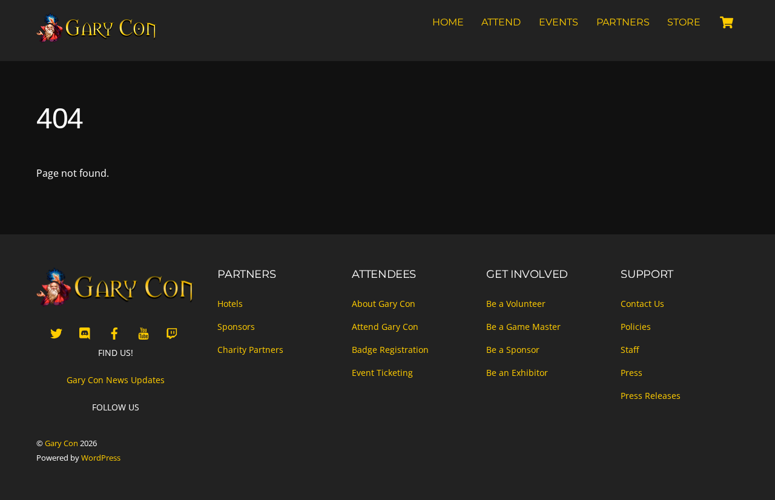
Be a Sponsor (512, 349)
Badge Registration (390, 349)
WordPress (100, 457)
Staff (630, 349)
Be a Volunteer (516, 303)
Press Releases (651, 395)
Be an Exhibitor (517, 372)
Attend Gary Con (385, 326)
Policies (636, 326)
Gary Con (61, 443)
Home (448, 22)
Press (631, 372)
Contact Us (642, 303)
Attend (501, 22)
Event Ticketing (382, 372)
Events (558, 22)
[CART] (726, 22)
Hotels (230, 303)
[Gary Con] (96, 37)
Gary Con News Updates (116, 380)
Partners (623, 22)
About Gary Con (383, 303)
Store (684, 22)
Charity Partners (250, 349)
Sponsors (236, 326)
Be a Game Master (523, 326)
